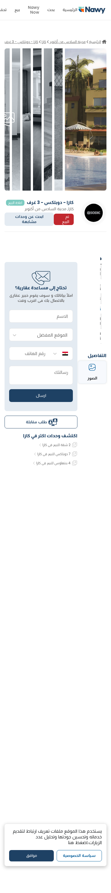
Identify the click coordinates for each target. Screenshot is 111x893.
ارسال (41, 395)
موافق (31, 855)
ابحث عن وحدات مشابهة (29, 219)
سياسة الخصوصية (79, 855)
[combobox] (46, 335)
